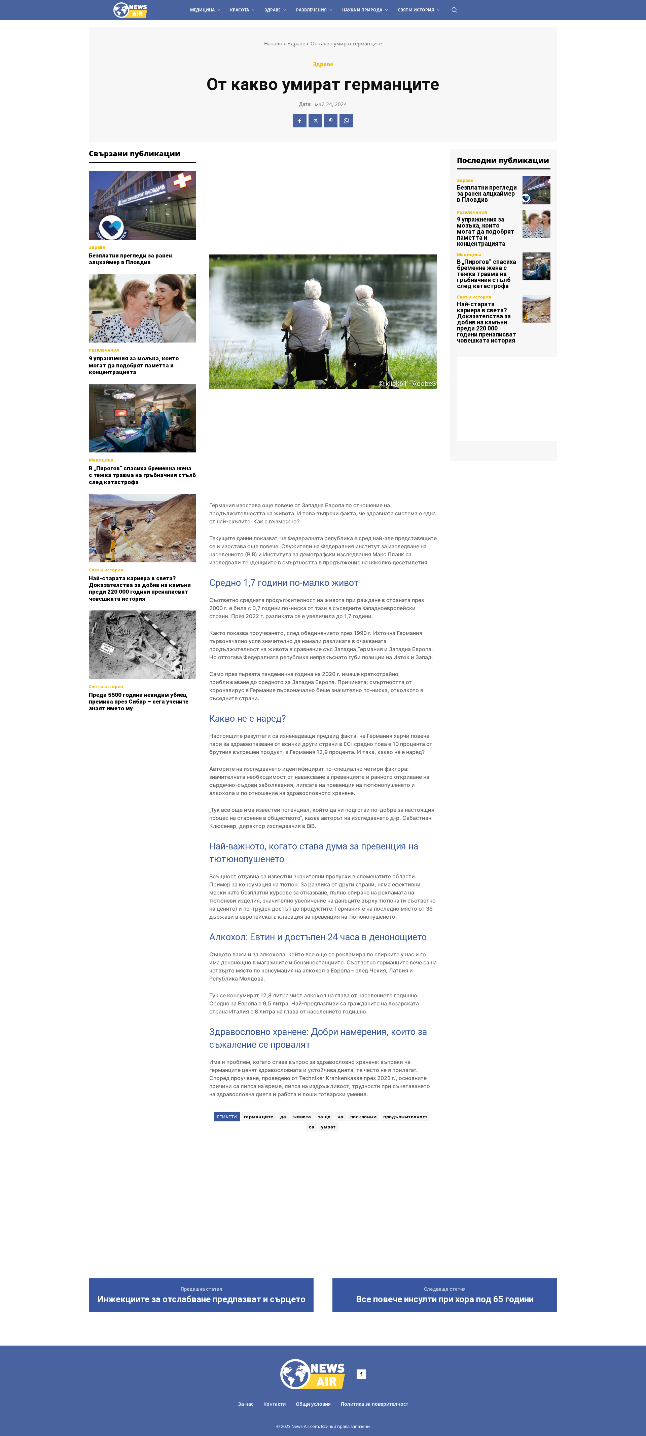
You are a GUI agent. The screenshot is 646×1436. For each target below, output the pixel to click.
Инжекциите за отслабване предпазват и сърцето (201, 1299)
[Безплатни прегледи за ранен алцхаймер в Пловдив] (142, 205)
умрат (328, 1127)
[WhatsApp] (346, 120)
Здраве (296, 43)
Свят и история (106, 570)
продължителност (405, 1117)
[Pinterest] (330, 120)
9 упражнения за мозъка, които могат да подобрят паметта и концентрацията (134, 365)
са (311, 1127)
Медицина (101, 460)
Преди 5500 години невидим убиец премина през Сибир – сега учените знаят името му (138, 701)
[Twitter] (315, 120)
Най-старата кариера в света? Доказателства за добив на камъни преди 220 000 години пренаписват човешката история (140, 588)
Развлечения (104, 350)
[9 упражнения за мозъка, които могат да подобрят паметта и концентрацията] (142, 308)
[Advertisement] (142, 754)
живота (302, 1117)
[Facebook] (300, 120)
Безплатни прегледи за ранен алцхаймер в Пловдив (130, 259)
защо (324, 1117)
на (340, 1117)
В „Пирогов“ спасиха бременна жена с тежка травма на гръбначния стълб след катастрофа (142, 475)
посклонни (363, 1117)
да (283, 1117)
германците (259, 1117)
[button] (454, 10)
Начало (273, 43)
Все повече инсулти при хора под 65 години (445, 1299)
